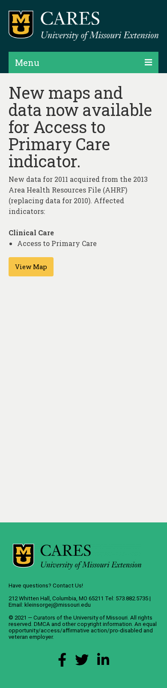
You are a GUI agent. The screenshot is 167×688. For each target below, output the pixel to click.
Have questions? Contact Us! (46, 585)
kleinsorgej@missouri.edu (57, 605)
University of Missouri (100, 617)
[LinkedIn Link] (103, 662)
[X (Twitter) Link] (82, 662)
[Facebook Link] (62, 662)
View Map (31, 267)
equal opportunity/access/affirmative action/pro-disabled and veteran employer (83, 630)
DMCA (42, 624)
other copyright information (97, 624)
